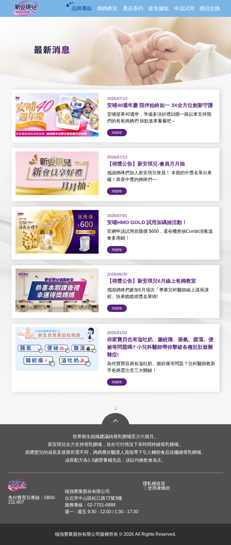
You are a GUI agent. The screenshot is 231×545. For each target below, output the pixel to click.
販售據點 (158, 8)
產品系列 (133, 8)
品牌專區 (82, 8)
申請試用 (184, 8)
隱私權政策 (154, 483)
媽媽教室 (107, 8)
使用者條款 (159, 488)
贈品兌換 (210, 8)
